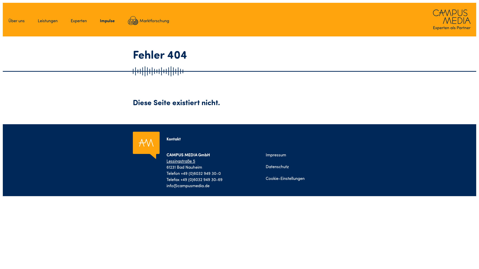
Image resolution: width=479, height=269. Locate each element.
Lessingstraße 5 (181, 161)
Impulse (107, 20)
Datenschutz (277, 166)
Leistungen (48, 20)
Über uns (16, 20)
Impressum (276, 154)
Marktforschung (154, 20)
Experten (79, 20)
